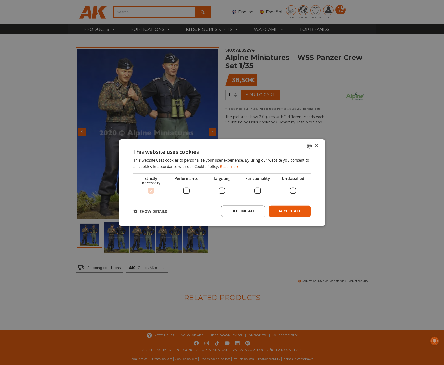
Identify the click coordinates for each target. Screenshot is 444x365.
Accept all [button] (290, 211)
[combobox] (309, 145)
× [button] (316, 146)
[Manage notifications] (434, 341)
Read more (229, 166)
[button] (150, 211)
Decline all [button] (243, 211)
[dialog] (222, 182)
